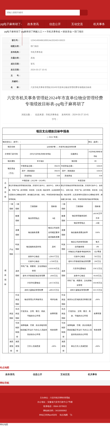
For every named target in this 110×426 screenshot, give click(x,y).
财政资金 (67, 31)
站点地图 (64, 415)
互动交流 (77, 24)
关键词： (16, 81)
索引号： (16, 40)
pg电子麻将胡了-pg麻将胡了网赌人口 (23, 31)
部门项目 (79, 31)
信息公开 (55, 24)
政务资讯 (33, 24)
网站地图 (4, 424)
